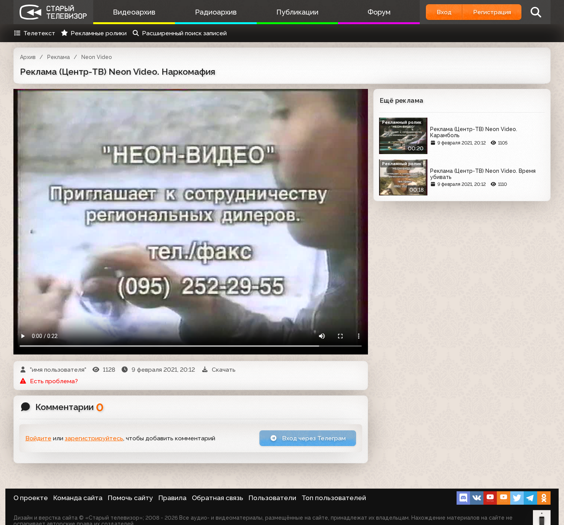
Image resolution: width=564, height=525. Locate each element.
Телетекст (39, 33)
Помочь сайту (130, 498)
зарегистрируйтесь (94, 438)
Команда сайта (77, 498)
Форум (379, 12)
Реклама (58, 57)
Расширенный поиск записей (184, 33)
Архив (28, 57)
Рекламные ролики (99, 33)
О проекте (30, 498)
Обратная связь (217, 498)
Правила (172, 498)
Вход (444, 12)
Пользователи (272, 498)
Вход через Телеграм (313, 438)
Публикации (297, 12)
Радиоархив (216, 12)
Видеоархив (134, 12)
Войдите (38, 438)
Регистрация (492, 12)
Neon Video (96, 57)
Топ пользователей (334, 498)
